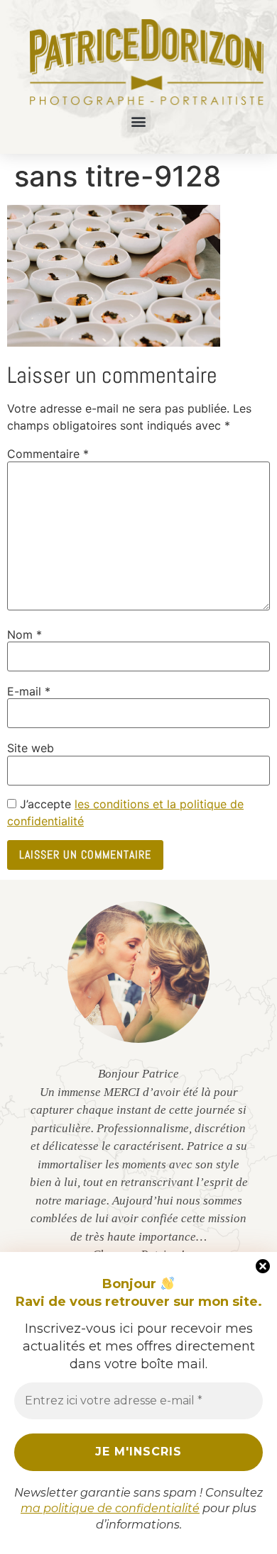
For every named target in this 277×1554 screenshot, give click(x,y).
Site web (30, 748)
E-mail (28, 691)
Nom (24, 634)
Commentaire (48, 453)
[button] (139, 121)
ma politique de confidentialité (110, 1508)
